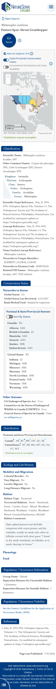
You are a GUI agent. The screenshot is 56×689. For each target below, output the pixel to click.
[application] (28, 103)
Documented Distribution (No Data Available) (28, 67)
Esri (50, 133)
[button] (8, 76)
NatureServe (28, 669)
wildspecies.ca (14, 417)
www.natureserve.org (37, 665)
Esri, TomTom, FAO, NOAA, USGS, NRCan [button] (20, 133)
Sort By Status (22, 316)
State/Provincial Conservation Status (25, 60)
